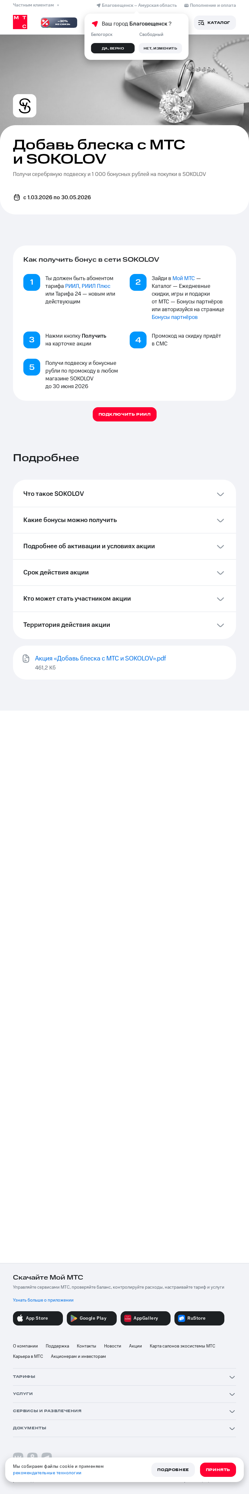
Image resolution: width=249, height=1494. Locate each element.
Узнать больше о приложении (43, 1300)
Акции (135, 1346)
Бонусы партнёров (175, 317)
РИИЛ (72, 286)
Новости (112, 1346)
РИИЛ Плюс (96, 286)
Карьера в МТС (28, 1356)
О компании (25, 1346)
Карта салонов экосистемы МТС (182, 1346)
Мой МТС (183, 278)
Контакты (86, 1346)
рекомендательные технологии (47, 1473)
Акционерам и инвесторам (78, 1356)
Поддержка (57, 1346)
